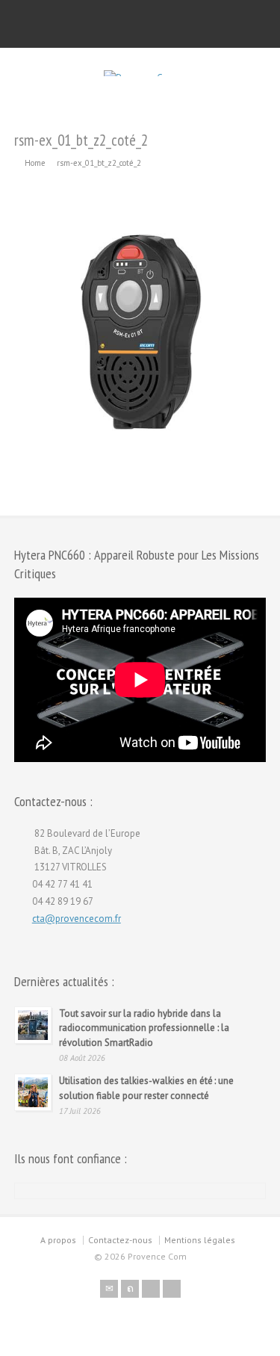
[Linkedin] (172, 1289)
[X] (130, 1289)
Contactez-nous (120, 1239)
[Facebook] (151, 1289)
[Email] (109, 1289)
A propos (58, 1239)
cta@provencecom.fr (76, 918)
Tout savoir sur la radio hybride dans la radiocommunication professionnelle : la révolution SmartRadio (144, 1028)
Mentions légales (199, 1239)
